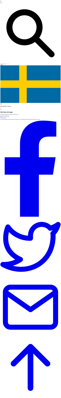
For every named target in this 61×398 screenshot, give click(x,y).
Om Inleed (2, 117)
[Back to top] (30, 397)
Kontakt (5, 117)
